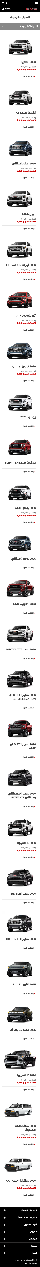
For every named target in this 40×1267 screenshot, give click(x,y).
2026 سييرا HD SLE (23, 894)
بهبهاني (6, 8)
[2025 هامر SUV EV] (20, 968)
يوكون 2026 (28, 417)
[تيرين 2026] (20, 198)
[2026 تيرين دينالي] (20, 351)
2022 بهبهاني (30, 1260)
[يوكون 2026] (20, 401)
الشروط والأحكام (31, 1263)
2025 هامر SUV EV (24, 985)
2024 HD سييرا (26, 1075)
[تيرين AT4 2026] (20, 300)
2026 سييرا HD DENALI (21, 939)
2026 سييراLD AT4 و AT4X (23, 746)
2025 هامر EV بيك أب (23, 1030)
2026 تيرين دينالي (24, 367)
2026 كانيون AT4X (24, 604)
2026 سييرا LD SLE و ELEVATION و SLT (22, 697)
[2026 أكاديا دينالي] (20, 147)
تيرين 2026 (29, 214)
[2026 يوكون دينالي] (20, 543)
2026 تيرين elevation (21, 265)
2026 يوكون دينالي (23, 559)
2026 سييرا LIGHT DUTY (20, 650)
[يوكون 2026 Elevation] (20, 447)
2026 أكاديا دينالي (24, 164)
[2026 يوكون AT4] (20, 492)
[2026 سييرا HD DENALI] (20, 923)
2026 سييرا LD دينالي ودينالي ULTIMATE (22, 796)
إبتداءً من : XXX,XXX (28, 67)
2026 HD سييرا (26, 843)
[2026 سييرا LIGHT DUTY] (20, 634)
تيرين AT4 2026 (26, 316)
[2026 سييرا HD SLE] (20, 878)
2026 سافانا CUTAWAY (21, 1181)
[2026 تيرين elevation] (20, 249)
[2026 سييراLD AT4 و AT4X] (20, 728)
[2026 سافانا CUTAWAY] (20, 1165)
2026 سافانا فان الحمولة (25, 1128)
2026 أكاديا (28, 62)
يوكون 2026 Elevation (20, 463)
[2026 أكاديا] (20, 46)
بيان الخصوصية (20, 1260)
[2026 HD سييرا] (20, 827)
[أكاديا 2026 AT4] (20, 97)
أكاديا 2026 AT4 (26, 113)
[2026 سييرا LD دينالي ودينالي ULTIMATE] (20, 778)
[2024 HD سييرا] (20, 1059)
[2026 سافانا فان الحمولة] (20, 1110)
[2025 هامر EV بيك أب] (20, 1014)
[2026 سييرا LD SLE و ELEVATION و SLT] (20, 679)
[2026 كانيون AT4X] (20, 588)
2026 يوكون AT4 (25, 508)
